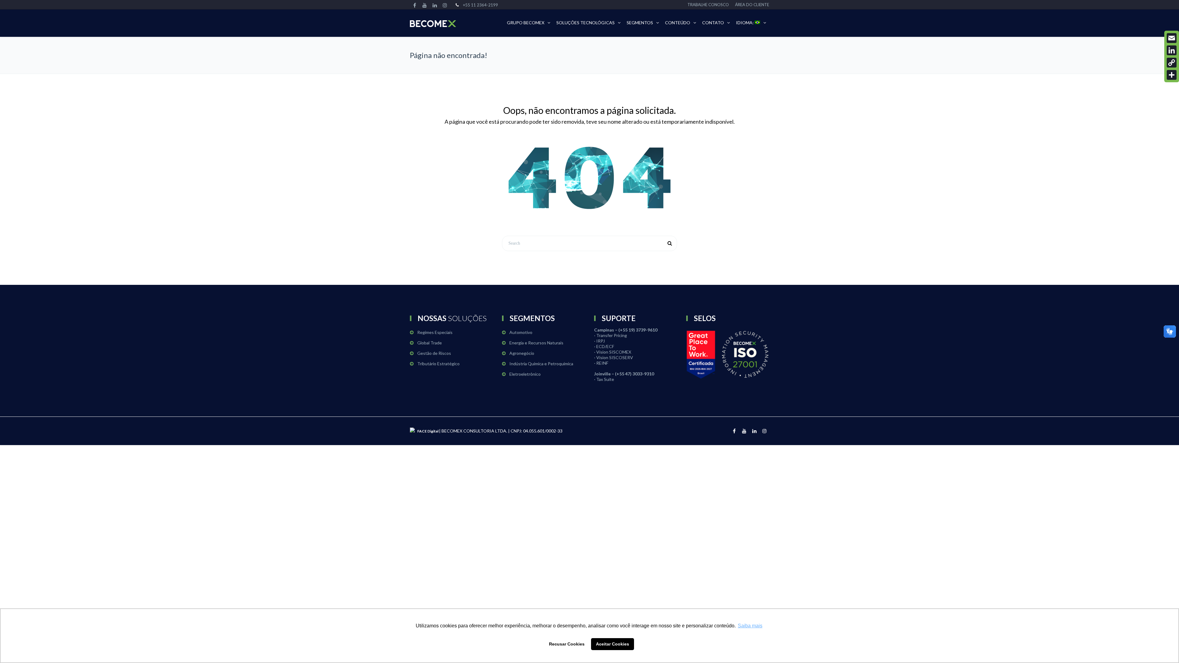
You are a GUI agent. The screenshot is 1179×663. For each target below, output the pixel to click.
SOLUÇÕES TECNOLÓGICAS (585, 22)
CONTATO (713, 22)
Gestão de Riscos (434, 353)
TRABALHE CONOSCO (708, 4)
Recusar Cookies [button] (567, 644)
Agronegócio (521, 353)
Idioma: (745, 22)
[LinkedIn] (1171, 50)
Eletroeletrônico (525, 374)
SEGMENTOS (640, 22)
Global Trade (429, 342)
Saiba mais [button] (750, 625)
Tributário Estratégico (438, 363)
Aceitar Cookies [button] (612, 644)
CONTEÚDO (677, 22)
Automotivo (520, 332)
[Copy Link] (1171, 62)
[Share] (1171, 75)
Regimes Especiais (435, 332)
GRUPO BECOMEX (525, 22)
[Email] (1171, 38)
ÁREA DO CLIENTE (752, 4)
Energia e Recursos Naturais (536, 342)
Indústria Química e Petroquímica (541, 363)
